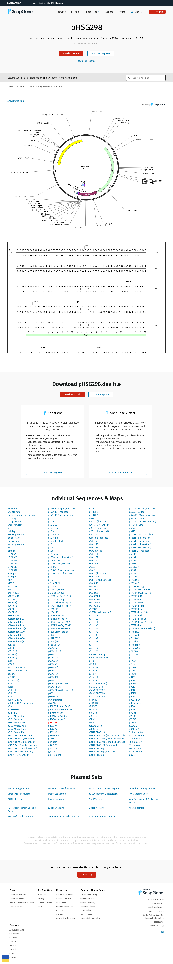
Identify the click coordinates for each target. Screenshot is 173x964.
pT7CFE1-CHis (135, 599)
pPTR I (92, 661)
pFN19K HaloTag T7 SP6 (59, 625)
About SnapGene (16, 930)
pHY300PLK (53, 735)
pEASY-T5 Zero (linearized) (61, 515)
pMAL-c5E (93, 541)
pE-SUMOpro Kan (16, 719)
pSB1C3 (92, 719)
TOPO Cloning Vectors (140, 794)
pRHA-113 (93, 703)
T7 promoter (135, 745)
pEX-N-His (53, 538)
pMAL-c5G (93, 544)
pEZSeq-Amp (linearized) (60, 557)
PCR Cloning (85, 910)
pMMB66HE (94, 599)
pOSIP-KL (93, 632)
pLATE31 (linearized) (99, 525)
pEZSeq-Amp (54, 554)
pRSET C (93, 716)
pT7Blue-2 (134, 580)
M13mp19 (11, 576)
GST (9, 528)
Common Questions (64, 906)
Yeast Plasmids (136, 808)
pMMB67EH (94, 602)
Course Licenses (45, 902)
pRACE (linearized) (98, 683)
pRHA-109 (93, 700)
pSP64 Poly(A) (136, 525)
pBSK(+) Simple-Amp (17, 667)
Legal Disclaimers (156, 907)
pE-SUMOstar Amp (16, 729)
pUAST (132, 677)
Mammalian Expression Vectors (63, 816)
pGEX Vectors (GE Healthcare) (103, 794)
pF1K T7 (52, 580)
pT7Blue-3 (134, 583)
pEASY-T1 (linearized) (18, 755)
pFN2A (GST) (54, 635)
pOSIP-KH (93, 628)
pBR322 (11, 644)
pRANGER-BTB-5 (97, 696)
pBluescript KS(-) (15, 635)
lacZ (9, 547)
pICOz (51, 738)
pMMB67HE (94, 606)
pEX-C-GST (53, 525)
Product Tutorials (63, 898)
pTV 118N (133, 651)
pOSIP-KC (93, 625)
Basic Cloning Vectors (18, 788)
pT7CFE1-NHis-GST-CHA (140, 622)
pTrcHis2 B (134, 644)
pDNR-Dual (13, 709)
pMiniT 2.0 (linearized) (100, 580)
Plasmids (76, 12)
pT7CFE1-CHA (135, 596)
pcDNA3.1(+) (13, 677)
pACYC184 (12, 586)
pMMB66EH (94, 596)
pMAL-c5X (93, 547)
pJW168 (92, 508)
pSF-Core (93, 729)
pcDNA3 (11, 674)
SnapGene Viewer (17, 898)
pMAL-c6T (93, 554)
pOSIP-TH (93, 644)
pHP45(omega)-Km (57, 716)
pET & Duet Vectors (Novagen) (104, 788)
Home (10, 86)
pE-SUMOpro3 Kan (16, 725)
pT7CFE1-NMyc (136, 625)
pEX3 (50, 551)
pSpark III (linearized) (140, 544)
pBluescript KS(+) (16, 632)
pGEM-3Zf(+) (54, 657)
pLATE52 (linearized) (99, 531)
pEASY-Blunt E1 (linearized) (20, 738)
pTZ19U (132, 670)
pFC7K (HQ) (53, 612)
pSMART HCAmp (96, 748)
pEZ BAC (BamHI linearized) (61, 570)
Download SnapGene (101, 53)
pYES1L (132, 722)
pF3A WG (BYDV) (56, 589)
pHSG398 (52, 732)
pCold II (11, 687)
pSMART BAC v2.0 (97, 732)
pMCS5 (92, 567)
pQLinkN (93, 680)
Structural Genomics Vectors (103, 816)
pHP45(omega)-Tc (57, 719)
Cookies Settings (156, 911)
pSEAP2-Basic (95, 725)
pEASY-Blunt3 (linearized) (20, 751)
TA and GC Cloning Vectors (142, 788)
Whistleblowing (157, 926)
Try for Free (86, 875)
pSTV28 (132, 570)
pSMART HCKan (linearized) (142, 508)
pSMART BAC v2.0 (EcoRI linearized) (106, 738)
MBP (9, 580)
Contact (12, 957)
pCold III (11, 690)
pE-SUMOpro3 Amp (16, 722)
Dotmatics (13, 945)
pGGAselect (53, 696)
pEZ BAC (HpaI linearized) (60, 573)
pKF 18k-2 (93, 512)
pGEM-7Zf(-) (54, 674)
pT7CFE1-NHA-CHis (138, 612)
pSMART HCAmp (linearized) (102, 751)
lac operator (13, 538)
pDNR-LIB (12, 713)
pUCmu (132, 706)
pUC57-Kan (134, 700)
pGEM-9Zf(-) (54, 677)
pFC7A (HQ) (53, 609)
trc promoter (135, 751)
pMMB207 (93, 589)
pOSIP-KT (93, 641)
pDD (9, 706)
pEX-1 (50, 518)
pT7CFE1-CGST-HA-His (140, 593)
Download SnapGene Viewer (120, 472)
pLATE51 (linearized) (98, 528)
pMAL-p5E (93, 557)
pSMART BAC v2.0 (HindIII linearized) (107, 742)
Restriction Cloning (88, 895)
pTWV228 (133, 654)
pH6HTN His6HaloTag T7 (60, 709)
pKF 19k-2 (93, 515)
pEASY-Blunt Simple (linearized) (23, 745)
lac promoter (13, 541)
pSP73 (132, 531)
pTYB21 (132, 661)
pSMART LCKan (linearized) (142, 521)
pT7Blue (133, 576)
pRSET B (93, 713)
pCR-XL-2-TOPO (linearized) (20, 703)
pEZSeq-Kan (54, 560)
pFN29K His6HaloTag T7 (59, 632)
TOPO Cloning (86, 914)
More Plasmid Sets (68, 78)
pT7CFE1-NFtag (136, 606)
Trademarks (158, 922)
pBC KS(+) (12, 602)
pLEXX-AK (93, 534)
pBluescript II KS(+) (16, 619)
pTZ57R (132, 674)
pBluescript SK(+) (16, 638)
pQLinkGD (93, 670)
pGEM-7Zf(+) (54, 670)
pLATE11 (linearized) (98, 521)
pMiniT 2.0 (94, 576)
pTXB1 (132, 657)
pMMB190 (93, 583)
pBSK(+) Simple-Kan (17, 670)
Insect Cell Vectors (57, 794)
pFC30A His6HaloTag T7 (59, 602)
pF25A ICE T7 (54, 583)
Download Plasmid (86, 61)
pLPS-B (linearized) (98, 538)
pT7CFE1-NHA (135, 609)
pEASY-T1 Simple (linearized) (62, 508)
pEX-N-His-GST (55, 541)
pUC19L (132, 693)
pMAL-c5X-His (95, 551)
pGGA (50, 693)
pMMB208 (93, 593)
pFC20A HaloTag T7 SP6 (59, 596)
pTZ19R (132, 667)
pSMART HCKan (96, 755)
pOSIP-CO (93, 619)
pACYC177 (12, 583)
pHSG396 (52, 729)
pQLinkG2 (93, 667)
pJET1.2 (51, 751)
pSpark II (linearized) (139, 541)
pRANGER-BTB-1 (97, 687)
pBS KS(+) (12, 648)
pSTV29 (132, 573)
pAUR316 (11, 599)
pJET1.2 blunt (54, 755)
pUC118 (132, 680)
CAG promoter (14, 512)
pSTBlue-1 (134, 567)
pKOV (91, 518)
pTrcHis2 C (134, 648)
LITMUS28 (12, 554)
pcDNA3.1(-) (13, 680)
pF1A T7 (51, 576)
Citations (13, 938)
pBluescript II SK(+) (16, 625)
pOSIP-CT (93, 622)
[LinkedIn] (162, 932)
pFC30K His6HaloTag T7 (59, 606)
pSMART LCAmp (136, 512)
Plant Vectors (95, 799)
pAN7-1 (10, 589)
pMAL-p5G (93, 560)
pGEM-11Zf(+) (54, 648)
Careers (12, 953)
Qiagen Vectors (96, 808)
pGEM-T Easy (54, 687)
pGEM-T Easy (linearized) (60, 690)
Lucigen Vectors (56, 808)
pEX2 (50, 547)
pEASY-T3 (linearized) (58, 512)
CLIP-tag (11, 518)
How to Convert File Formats (21, 902)
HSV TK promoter (16, 534)
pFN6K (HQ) (54, 644)
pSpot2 (132, 557)
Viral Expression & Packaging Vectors (143, 801)
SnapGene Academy (64, 895)
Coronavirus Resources (18, 794)
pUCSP (132, 709)
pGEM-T (52, 680)
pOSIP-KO (93, 635)
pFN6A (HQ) (53, 641)
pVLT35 (132, 719)
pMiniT (92, 570)
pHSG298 (52, 722)
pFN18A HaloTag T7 (57, 615)
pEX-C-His (53, 528)
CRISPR (59, 910)
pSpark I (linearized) (139, 538)
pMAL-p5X (93, 563)
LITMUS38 (12, 563)
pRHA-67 (93, 706)
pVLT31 (132, 713)
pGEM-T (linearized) (58, 683)
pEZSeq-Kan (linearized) (60, 563)
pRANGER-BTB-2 (97, 690)
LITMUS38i (12, 567)
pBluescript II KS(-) (16, 622)
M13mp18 (11, 573)
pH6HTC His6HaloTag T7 (59, 706)
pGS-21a (52, 703)
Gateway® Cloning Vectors (20, 816)
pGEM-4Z (52, 664)
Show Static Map (15, 101)
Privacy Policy (158, 903)
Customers (14, 934)
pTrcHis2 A (134, 641)
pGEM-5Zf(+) (54, 667)
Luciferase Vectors (57, 799)
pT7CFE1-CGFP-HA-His (140, 589)
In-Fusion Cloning (87, 906)
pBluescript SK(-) (15, 641)
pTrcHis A (134, 632)
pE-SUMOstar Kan (16, 732)
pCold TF (11, 696)
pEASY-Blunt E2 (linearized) (21, 742)
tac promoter (135, 748)
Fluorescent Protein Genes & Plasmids (21, 809)
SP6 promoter (136, 732)
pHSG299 (52, 725)
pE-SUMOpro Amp (16, 716)
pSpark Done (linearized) (141, 534)
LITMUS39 (12, 570)
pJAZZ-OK (52, 748)
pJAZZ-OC (52, 745)
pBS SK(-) (12, 657)
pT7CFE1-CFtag (136, 586)
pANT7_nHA (13, 596)
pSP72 (132, 528)
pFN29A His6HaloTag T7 (59, 628)
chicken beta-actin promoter (21, 515)
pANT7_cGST (13, 593)
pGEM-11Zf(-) (54, 651)
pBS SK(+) (12, 654)
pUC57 (132, 696)
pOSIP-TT (93, 651)
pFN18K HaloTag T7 (57, 619)
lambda (11, 551)
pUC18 (132, 687)
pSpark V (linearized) (139, 551)
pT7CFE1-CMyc (136, 602)
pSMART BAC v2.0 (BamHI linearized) (107, 735)
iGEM (40, 906)
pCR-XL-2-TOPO (14, 700)
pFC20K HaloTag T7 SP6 (59, 599)
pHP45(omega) (55, 713)
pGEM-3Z (52, 654)
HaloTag (11, 531)
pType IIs (133, 664)
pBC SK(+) (12, 609)
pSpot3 (132, 560)
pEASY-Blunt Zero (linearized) (22, 748)
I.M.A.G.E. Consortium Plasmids (63, 788)
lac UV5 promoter (16, 544)
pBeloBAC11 (13, 615)
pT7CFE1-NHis (136, 615)
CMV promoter (14, 521)
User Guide (61, 902)
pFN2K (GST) (54, 638)
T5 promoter (135, 742)
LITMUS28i (12, 557)
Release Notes (15, 906)
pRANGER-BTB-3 (97, 693)
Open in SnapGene (71, 53)
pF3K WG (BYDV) (56, 593)
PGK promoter (55, 700)
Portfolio (13, 949)
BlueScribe (12, 508)
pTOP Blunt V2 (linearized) (142, 628)
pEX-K (51, 531)
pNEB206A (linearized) (100, 612)
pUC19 (132, 690)
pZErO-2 (133, 725)
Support (108, 12)
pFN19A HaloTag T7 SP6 (59, 622)
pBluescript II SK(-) (16, 628)
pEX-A (51, 521)
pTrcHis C (134, 638)
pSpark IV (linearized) (140, 547)
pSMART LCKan (136, 518)
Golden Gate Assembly (90, 918)
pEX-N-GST (53, 534)
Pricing (122, 12)
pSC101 (92, 722)
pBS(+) (10, 661)
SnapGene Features (17, 895)
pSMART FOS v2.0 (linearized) (103, 745)
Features (61, 12)
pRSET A (93, 709)
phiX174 (133, 755)
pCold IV (11, 693)
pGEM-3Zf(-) (54, 661)
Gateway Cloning (87, 898)
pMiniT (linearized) (98, 573)
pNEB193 (93, 609)
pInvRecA (52, 742)
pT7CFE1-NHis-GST (138, 619)
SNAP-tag (134, 729)
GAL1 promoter (14, 525)
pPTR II (92, 664)
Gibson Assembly (87, 902)
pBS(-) (10, 664)
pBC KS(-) (12, 606)
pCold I (10, 683)
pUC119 (132, 683)
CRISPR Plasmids (15, 799)
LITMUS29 (12, 560)
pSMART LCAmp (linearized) (142, 515)
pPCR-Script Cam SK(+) (100, 657)
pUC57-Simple (136, 703)
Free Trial (158, 12)
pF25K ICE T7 (54, 586)
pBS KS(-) (12, 651)
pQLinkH (93, 674)
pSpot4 (132, 563)
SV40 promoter (136, 735)
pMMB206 (93, 586)
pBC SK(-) (12, 612)
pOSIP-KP (93, 638)
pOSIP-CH (93, 615)
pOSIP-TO (93, 648)
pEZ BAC (52, 567)
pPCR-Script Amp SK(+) (100, 654)
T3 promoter (135, 738)
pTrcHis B (134, 635)
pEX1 (50, 544)
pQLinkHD (94, 677)
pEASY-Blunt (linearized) (19, 735)
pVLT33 (132, 716)
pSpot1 (132, 554)
